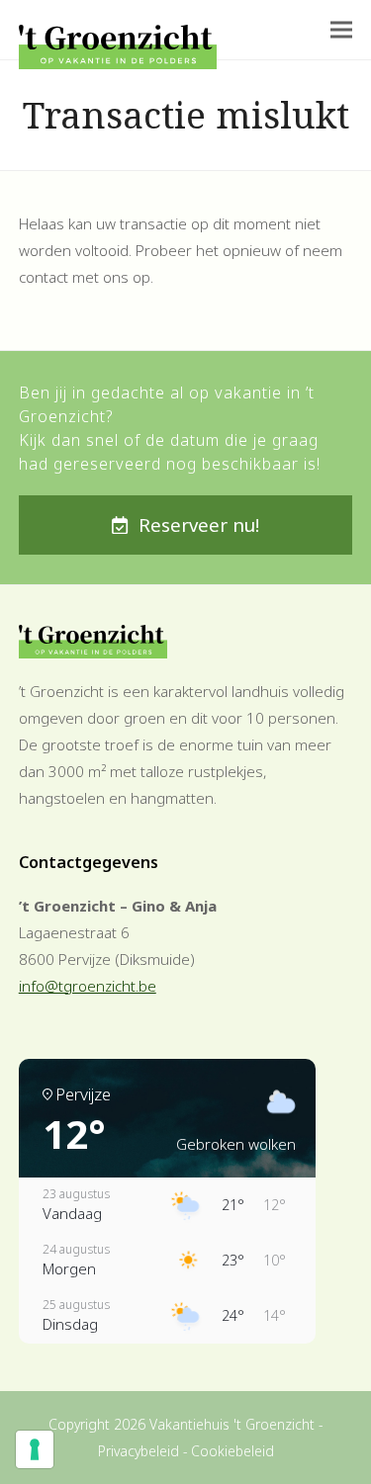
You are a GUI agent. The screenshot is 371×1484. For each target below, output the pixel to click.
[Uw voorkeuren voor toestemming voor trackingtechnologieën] (34, 1449)
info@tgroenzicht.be (87, 986)
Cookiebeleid (232, 1450)
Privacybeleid (138, 1450)
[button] (341, 30)
